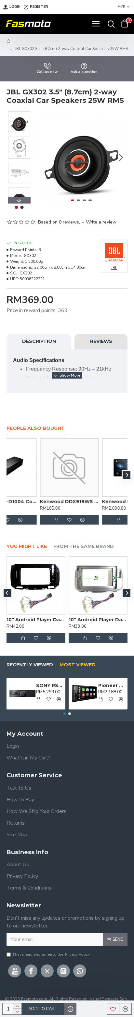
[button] (41, 157)
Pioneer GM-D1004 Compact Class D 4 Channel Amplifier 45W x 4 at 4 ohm (34, 501)
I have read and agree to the (51, 954)
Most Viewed (78, 665)
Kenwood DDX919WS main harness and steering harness (96, 501)
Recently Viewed (30, 665)
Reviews (101, 341)
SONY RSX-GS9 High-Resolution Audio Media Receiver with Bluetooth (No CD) (49, 685)
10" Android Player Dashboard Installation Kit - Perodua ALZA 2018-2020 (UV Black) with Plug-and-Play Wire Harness (60, 620)
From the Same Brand (83, 546)
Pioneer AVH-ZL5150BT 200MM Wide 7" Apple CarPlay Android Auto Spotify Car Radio (112, 685)
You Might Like (27, 546)
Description (39, 341)
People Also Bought (36, 428)
